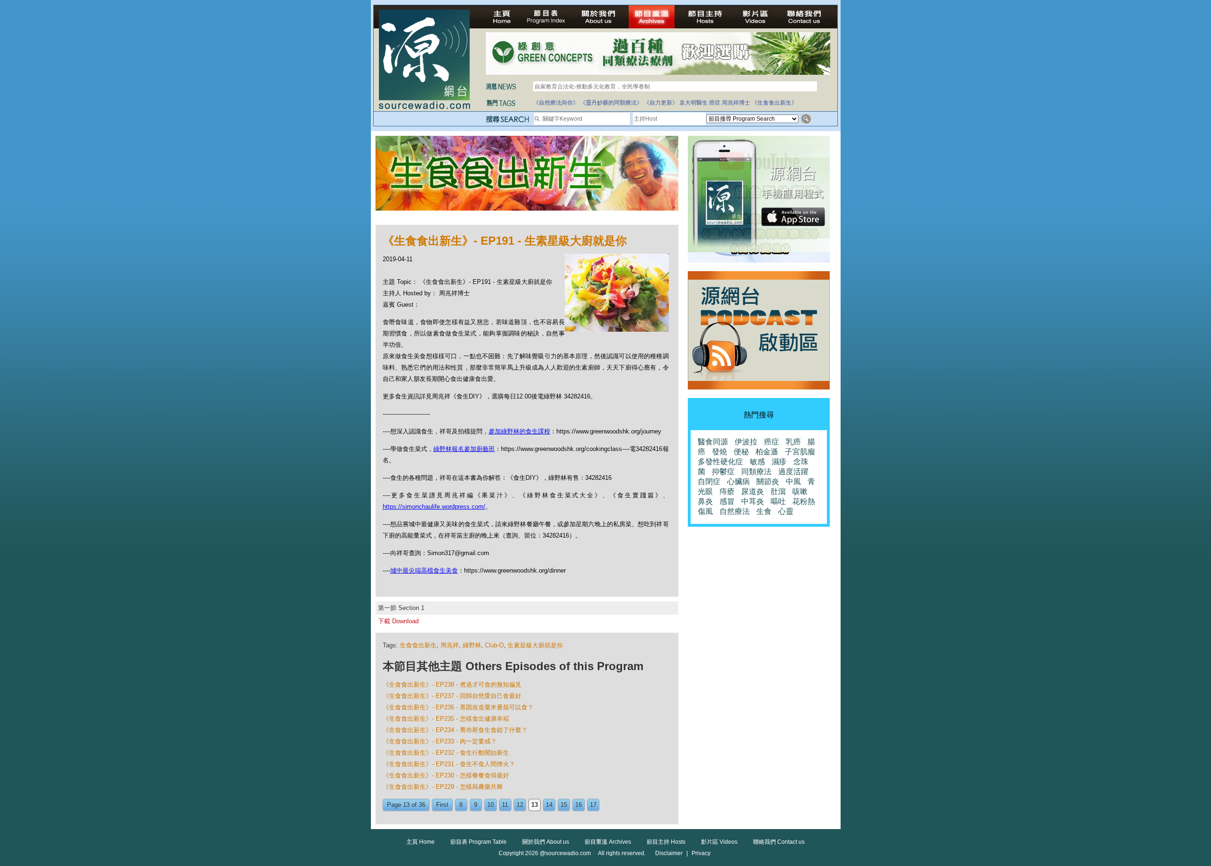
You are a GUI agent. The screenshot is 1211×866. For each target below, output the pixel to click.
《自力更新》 (661, 102)
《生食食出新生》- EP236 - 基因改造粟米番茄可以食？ (458, 707)
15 (564, 804)
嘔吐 (778, 501)
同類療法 (756, 472)
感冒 (727, 501)
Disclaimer (669, 853)
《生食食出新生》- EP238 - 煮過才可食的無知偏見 (452, 684)
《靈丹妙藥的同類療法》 (611, 102)
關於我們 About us (545, 842)
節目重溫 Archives (608, 842)
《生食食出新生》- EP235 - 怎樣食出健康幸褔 (446, 718)
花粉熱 (803, 501)
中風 (793, 481)
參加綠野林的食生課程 (519, 431)
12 (520, 804)
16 (578, 804)
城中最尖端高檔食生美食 (424, 570)
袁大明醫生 (693, 102)
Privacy (701, 853)
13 (534, 804)
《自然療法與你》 (556, 102)
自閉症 (709, 481)
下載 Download (398, 621)
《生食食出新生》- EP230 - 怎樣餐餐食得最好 (446, 775)
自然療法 (735, 511)
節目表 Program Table (478, 842)
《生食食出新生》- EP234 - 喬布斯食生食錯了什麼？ (455, 729)
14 (549, 804)
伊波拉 (746, 442)
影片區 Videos (719, 842)
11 (505, 804)
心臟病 (738, 481)
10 (490, 804)
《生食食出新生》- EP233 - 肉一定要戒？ (440, 741)
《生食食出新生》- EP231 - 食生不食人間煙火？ (449, 764)
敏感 (757, 462)
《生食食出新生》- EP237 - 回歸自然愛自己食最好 (452, 695)
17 (593, 804)
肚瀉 (778, 491)
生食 (764, 511)
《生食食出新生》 (774, 102)
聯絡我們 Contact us (779, 842)
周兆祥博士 (736, 102)
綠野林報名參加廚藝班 (464, 448)
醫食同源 (713, 442)
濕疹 (779, 462)
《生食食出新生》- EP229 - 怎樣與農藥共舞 (443, 786)
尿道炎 (752, 491)
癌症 (714, 102)
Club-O (494, 645)
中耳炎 (752, 501)
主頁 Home (420, 842)
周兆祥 (449, 645)
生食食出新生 (418, 645)
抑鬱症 (723, 472)
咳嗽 (799, 491)
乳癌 (793, 442)
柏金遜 (766, 452)
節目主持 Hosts (666, 842)
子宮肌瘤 (800, 452)
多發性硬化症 (720, 462)
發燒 (719, 452)
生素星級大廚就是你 (535, 645)
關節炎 (767, 481)
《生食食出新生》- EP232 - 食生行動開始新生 (446, 752)
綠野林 (472, 645)
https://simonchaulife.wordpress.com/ (434, 506)
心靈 (785, 511)
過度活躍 (793, 472)
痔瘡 (727, 491)
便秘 (741, 452)
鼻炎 (705, 501)
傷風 (705, 511)
